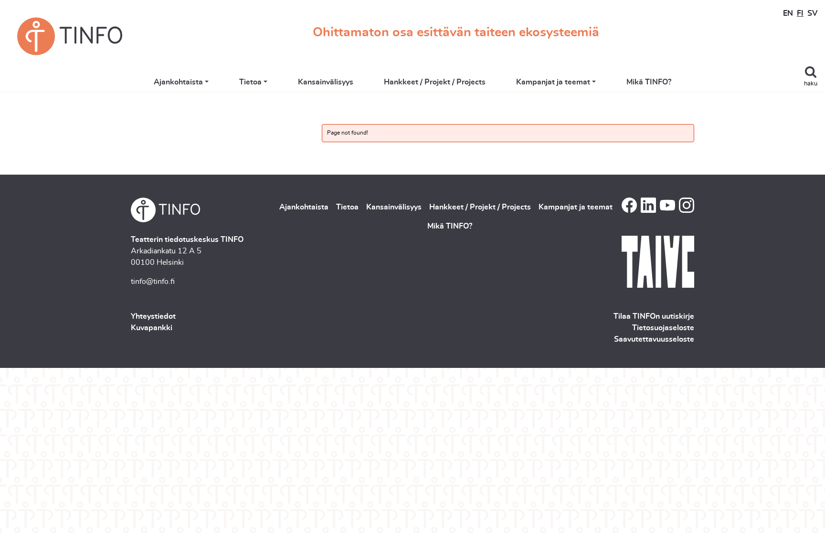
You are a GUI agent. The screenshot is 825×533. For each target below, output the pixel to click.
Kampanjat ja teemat (553, 82)
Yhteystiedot (153, 316)
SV (812, 13)
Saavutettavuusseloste (654, 339)
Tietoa (250, 82)
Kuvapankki (151, 328)
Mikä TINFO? (648, 82)
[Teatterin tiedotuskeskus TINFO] (69, 36)
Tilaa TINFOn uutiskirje (653, 316)
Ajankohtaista (178, 82)
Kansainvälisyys (325, 82)
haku (810, 84)
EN (788, 13)
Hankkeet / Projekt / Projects (435, 82)
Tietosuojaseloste (663, 328)
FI (800, 13)
